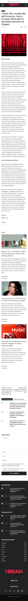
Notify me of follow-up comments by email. (13, 468)
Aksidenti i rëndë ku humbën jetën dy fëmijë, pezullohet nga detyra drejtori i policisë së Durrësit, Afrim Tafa (7, 391)
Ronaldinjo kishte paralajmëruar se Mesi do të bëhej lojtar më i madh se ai (20, 390)
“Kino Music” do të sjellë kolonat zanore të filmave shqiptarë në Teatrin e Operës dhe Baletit (13, 344)
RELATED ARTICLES (7, 399)
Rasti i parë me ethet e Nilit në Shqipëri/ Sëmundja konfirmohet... (17, 490)
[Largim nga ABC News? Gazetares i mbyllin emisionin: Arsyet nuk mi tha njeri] (4, 525)
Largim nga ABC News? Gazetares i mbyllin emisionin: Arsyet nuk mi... (17, 525)
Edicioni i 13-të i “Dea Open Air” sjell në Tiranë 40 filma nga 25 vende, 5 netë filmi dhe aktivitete (13, 254)
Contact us (17, 596)
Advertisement (11, 596)
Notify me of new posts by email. (10, 470)
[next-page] (5, 430)
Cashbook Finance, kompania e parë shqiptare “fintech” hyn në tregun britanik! (17, 532)
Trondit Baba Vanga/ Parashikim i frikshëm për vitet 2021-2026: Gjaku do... (18, 517)
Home (2, 8)
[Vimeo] (18, 591)
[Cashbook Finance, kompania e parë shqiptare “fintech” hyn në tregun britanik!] (5, 531)
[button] (2, 5)
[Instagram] (10, 591)
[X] (11, 30)
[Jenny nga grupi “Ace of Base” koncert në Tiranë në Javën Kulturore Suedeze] (14, 288)
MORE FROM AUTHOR (19, 399)
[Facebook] (7, 30)
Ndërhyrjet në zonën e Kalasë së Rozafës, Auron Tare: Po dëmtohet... (18, 505)
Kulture (6, 8)
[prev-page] (2, 430)
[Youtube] (22, 591)
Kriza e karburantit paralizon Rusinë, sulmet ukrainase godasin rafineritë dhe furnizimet (18, 497)
